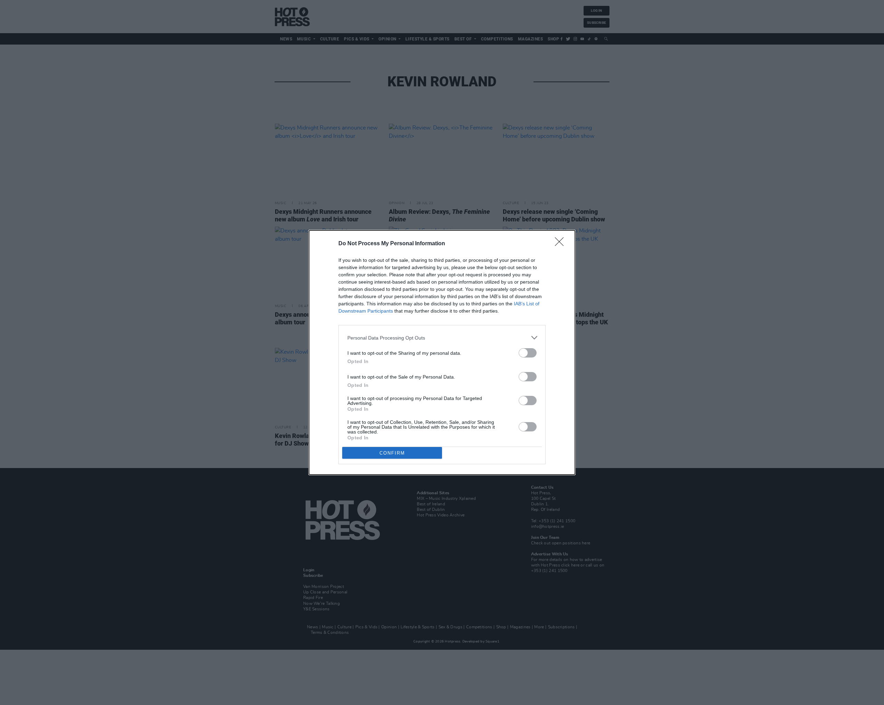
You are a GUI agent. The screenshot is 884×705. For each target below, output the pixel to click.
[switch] (528, 353)
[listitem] (442, 337)
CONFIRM (392, 453)
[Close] (561, 243)
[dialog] (442, 352)
